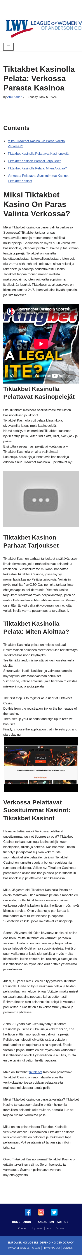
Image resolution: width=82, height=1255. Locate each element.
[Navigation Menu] (8, 47)
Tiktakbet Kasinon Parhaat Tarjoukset (34, 161)
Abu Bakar (14, 96)
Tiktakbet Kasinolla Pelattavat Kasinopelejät (38, 153)
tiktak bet (35, 1072)
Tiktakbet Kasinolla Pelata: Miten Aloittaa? (37, 168)
